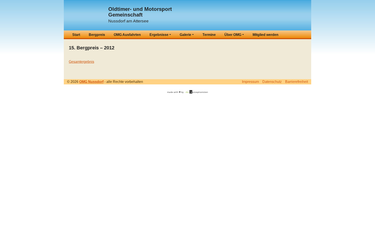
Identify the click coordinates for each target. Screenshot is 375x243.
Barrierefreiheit (296, 82)
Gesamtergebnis (81, 62)
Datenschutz (272, 82)
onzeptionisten (197, 92)
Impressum (250, 82)
